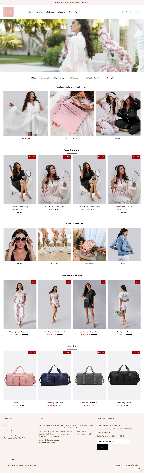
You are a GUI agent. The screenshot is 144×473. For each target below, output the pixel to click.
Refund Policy (9, 430)
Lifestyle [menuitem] (61, 12)
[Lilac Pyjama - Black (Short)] (89, 304)
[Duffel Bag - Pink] (19, 375)
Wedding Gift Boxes (72, 138)
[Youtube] (13, 459)
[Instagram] (8, 459)
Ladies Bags (72, 346)
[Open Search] (122, 12)
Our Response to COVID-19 (14, 438)
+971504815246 (83, 2)
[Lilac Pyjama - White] (124, 304)
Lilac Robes (26, 138)
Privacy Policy (9, 428)
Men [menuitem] (76, 12)
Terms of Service (10, 433)
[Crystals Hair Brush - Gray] (89, 179)
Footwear (54, 263)
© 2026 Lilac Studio (11, 465)
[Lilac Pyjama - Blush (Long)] (19, 304)
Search (6, 425)
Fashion (124, 263)
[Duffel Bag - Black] (124, 375)
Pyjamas (118, 138)
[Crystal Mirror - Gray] (19, 179)
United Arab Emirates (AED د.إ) (126, 465)
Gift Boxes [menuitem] (49, 12)
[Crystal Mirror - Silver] (124, 179)
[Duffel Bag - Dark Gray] (89, 375)
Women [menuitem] (39, 12)
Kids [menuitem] (71, 12)
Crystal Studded (72, 150)
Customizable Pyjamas (72, 276)
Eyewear (20, 263)
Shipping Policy (9, 435)
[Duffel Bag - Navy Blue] (54, 375)
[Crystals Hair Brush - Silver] (54, 179)
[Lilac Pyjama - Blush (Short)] (54, 304)
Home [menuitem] (31, 12)
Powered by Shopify (28, 465)
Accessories (89, 263)
